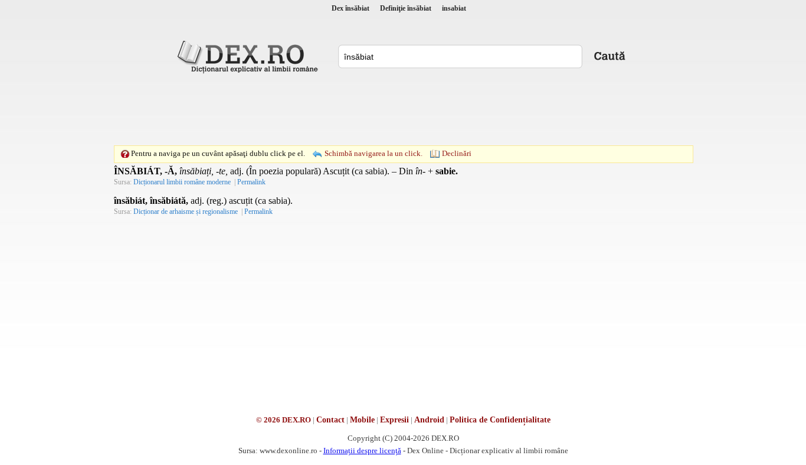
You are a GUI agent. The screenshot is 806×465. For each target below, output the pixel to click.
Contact (330, 419)
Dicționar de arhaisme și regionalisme (185, 211)
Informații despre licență (362, 450)
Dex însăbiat (350, 8)
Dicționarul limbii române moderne (182, 182)
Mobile (362, 419)
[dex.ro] (249, 56)
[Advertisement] (403, 109)
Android (429, 419)
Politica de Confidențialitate (500, 419)
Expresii (394, 419)
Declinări (456, 153)
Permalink (251, 182)
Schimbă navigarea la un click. (373, 153)
